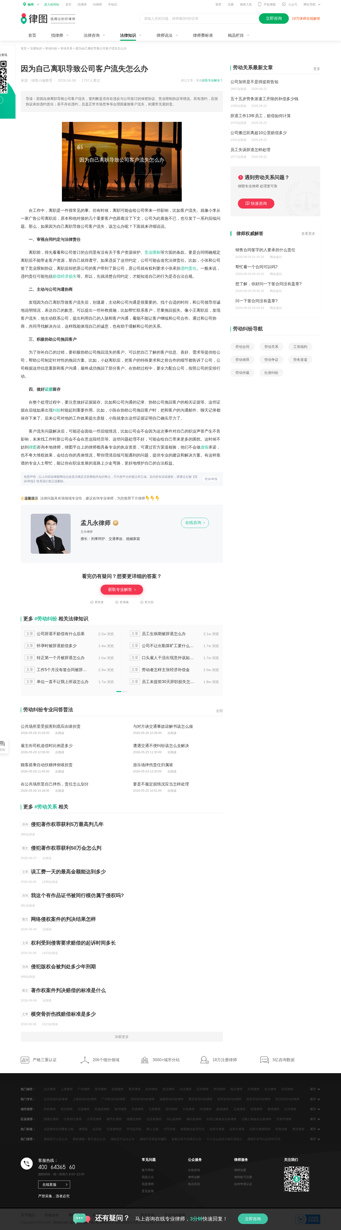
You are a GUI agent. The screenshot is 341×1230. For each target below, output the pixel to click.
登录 (218, 4)
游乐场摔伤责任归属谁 (153, 765)
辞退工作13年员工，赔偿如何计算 (260, 116)
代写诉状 (169, 1129)
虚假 (204, 447)
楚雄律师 (273, 1109)
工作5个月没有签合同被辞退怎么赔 (58, 670)
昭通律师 (256, 1109)
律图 (33, 447)
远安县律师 (154, 1119)
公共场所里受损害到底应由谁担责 (51, 726)
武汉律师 (185, 1089)
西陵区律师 (51, 1119)
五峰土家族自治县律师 (256, 1119)
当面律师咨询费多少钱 (59, 1129)
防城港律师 (102, 1109)
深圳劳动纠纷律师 (143, 1099)
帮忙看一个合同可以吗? (256, 267)
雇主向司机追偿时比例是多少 (47, 745)
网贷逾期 (298, 1129)
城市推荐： (28, 1109)
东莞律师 (287, 1089)
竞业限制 (153, 252)
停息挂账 (281, 1129)
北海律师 (84, 1109)
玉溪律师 (239, 1109)
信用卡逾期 (216, 1129)
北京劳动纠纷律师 (56, 1099)
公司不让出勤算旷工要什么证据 (163, 646)
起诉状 (97, 1129)
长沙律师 (270, 1089)
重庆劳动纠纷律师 (200, 1099)
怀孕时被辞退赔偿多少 (51, 646)
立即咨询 (253, 1219)
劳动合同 (242, 347)
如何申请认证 (243, 1184)
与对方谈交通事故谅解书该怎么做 (163, 726)
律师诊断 (194, 1177)
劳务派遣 (300, 360)
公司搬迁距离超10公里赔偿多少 (258, 133)
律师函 (83, 1129)
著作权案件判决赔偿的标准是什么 (68, 990)
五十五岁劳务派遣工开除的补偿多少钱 (264, 99)
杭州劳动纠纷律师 (229, 1099)
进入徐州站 (51, 4)
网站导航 (310, 4)
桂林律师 (50, 1109)
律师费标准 (203, 35)
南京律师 (236, 1089)
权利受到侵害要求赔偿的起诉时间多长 (73, 943)
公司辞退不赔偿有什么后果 (55, 634)
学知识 (112, 4)
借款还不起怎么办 (123, 1139)
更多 (316, 69)
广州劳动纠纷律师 (114, 1099)
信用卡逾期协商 (259, 1129)
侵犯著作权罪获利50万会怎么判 (66, 848)
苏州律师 (202, 1089)
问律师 (97, 4)
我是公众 (148, 1177)
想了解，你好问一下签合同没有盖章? (268, 284)
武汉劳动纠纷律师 (287, 1099)
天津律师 (253, 1089)
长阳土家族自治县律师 (221, 1119)
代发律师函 (114, 1129)
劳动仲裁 (242, 373)
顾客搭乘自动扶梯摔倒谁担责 (47, 765)
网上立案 (153, 1129)
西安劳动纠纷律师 (258, 1099)
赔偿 (57, 276)
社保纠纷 (271, 373)
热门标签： (28, 1129)
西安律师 (168, 1089)
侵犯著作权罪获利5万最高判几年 (67, 824)
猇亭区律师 (114, 1119)
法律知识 (128, 35)
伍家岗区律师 (73, 1119)
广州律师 (84, 1089)
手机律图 (270, 4)
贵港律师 (138, 1109)
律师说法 (164, 35)
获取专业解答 (120, 589)
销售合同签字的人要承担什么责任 (265, 250)
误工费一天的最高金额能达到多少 (68, 871)
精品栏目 (236, 35)
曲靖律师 (222, 1109)
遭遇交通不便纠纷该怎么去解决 (161, 745)
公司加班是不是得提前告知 (254, 82)
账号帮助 (148, 1170)
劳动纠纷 (51, 48)
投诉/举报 (211, 479)
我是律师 (148, 1184)
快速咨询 (259, 203)
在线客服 (49, 1185)
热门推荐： (28, 1139)
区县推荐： (28, 1119)
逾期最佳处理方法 (192, 1129)
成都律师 (118, 1089)
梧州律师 (67, 1109)
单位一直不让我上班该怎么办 (57, 682)
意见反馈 (148, 1191)
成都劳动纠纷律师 (171, 1099)
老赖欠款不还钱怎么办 (186, 1139)
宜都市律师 (283, 1119)
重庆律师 (135, 1089)
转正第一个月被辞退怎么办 (55, 658)
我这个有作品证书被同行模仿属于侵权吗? (77, 895)
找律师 (82, 4)
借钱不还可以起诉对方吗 (263, 1139)
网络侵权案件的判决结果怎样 (63, 919)
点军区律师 (94, 1119)
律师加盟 (240, 1170)
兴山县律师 (174, 1119)
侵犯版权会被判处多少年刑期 (63, 966)
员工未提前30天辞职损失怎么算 (163, 682)
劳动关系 (66, 48)
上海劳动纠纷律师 (85, 1099)
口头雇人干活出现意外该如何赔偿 (163, 658)
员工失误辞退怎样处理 (250, 150)
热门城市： (28, 1089)
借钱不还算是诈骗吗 (153, 1139)
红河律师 (290, 1109)
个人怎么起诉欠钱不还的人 (224, 1139)
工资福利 (300, 347)
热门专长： (28, 1099)
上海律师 (67, 1089)
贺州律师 (171, 1109)
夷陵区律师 (134, 1119)
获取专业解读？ (212, 80)
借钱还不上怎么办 (56, 1139)
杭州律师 (152, 1089)
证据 (49, 389)
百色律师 (188, 1109)
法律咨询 (92, 35)
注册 (231, 4)
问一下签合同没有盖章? (256, 301)
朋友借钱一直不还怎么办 (89, 1139)
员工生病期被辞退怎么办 (158, 634)
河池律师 (205, 1109)
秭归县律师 (193, 1119)
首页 (68, 4)
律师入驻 (246, 4)
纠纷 (57, 410)
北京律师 (50, 1089)
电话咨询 (194, 1184)
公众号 (292, 4)
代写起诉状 (134, 1129)
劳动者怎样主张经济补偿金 (160, 670)
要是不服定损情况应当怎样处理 (161, 784)
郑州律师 (219, 1089)
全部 (219, 711)
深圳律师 (101, 1089)
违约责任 (188, 268)
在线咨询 (193, 522)
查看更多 (308, 234)
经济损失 (69, 276)
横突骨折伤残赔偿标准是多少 (63, 1014)
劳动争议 (271, 360)
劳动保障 (242, 360)
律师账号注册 (243, 1177)
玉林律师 (155, 1109)
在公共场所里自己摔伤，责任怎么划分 (55, 784)
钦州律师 (121, 1109)
